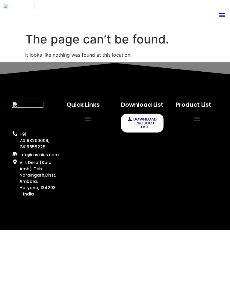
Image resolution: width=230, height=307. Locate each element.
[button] (222, 15)
